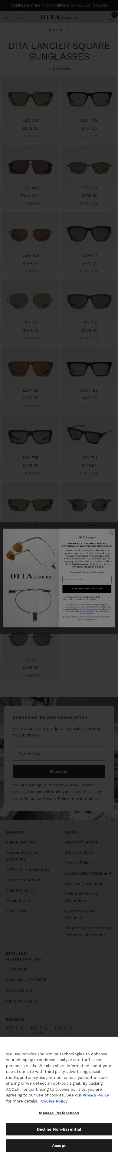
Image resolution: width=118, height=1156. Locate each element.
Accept (59, 1145)
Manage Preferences (59, 1113)
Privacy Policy (96, 1095)
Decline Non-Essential (59, 1129)
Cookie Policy (54, 1101)
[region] (59, 1096)
